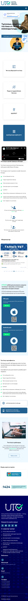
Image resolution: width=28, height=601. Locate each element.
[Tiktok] (12, 525)
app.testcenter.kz (12, 448)
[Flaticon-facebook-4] (2, 525)
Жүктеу (6, 305)
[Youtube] (16, 525)
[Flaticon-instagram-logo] (9, 525)
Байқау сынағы (14, 455)
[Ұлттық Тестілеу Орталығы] (14, 3)
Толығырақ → (5, 267)
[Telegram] (6, 525)
